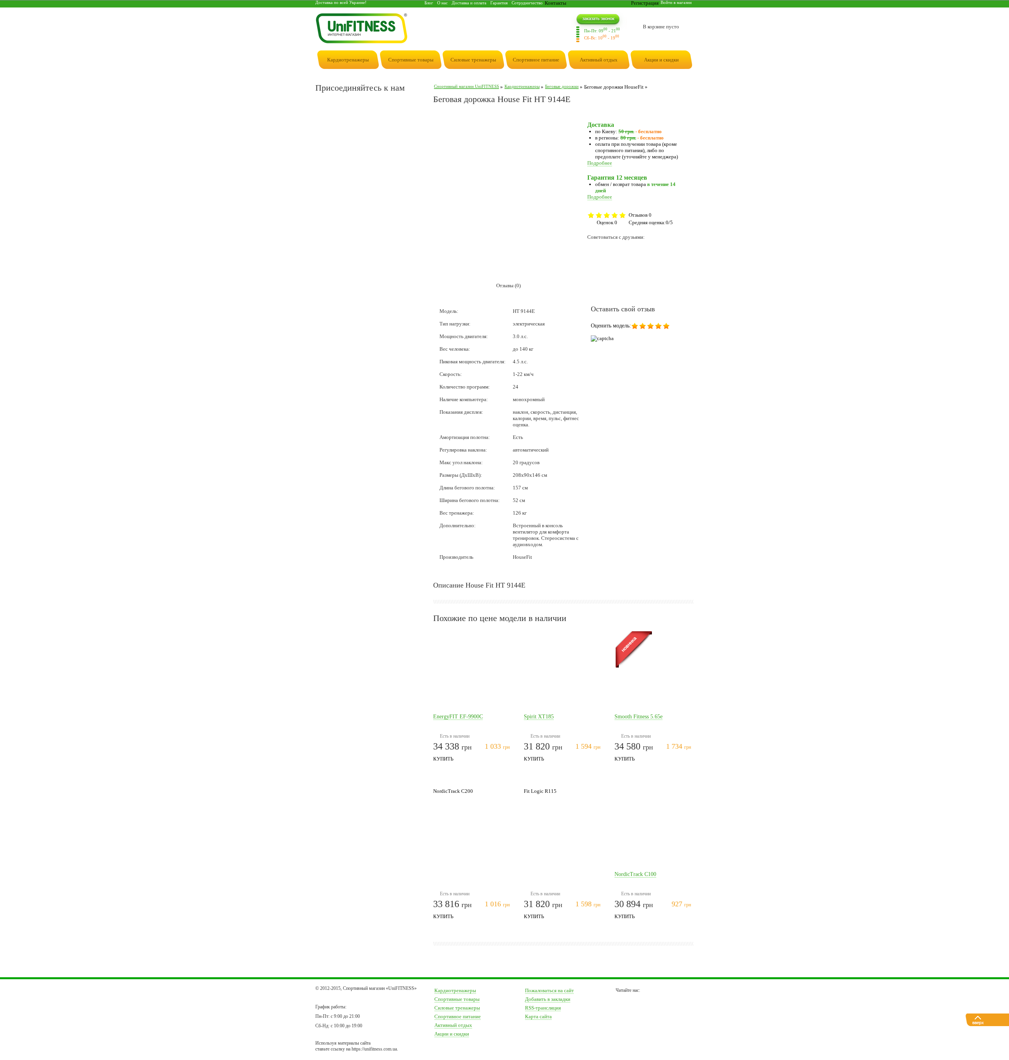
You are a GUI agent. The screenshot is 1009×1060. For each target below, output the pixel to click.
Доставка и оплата (469, 2)
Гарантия (499, 2)
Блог (428, 2)
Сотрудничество (527, 2)
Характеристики (459, 285)
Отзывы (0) (508, 285)
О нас (442, 2)
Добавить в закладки (547, 999)
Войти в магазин (676, 2)
